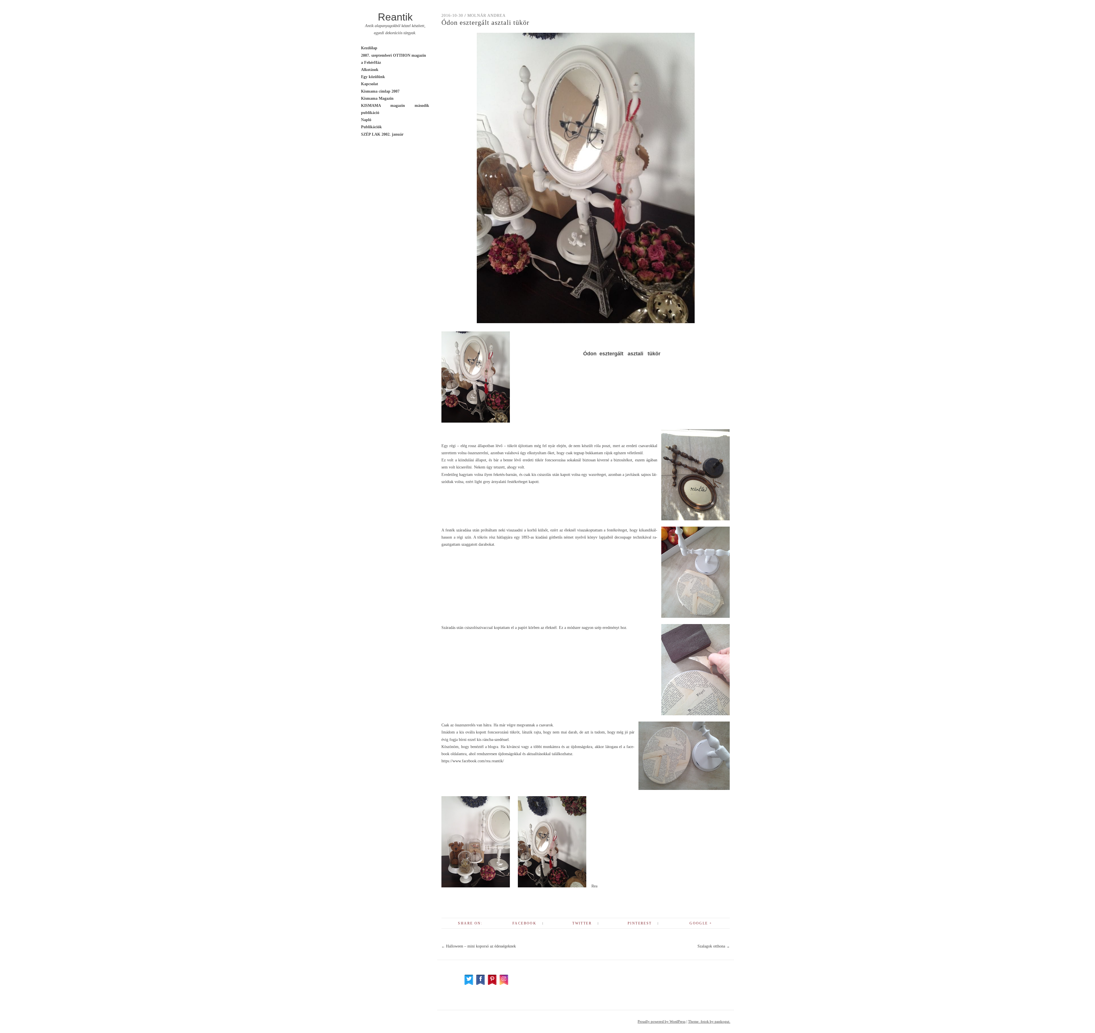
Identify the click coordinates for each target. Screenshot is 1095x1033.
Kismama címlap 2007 (380, 91)
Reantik (395, 17)
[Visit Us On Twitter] (468, 983)
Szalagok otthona (713, 946)
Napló (366, 120)
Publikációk (371, 127)
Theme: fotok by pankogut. (709, 1021)
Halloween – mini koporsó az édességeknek (478, 946)
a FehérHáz (371, 62)
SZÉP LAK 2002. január (382, 134)
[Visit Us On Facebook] (480, 983)
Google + (701, 923)
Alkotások (369, 70)
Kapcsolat (369, 84)
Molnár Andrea (486, 15)
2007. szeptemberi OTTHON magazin (393, 55)
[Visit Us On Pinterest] (492, 983)
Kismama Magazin (377, 98)
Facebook (524, 923)
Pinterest (640, 923)
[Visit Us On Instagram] (504, 983)
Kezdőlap (369, 48)
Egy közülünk (373, 77)
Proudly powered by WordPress (662, 1021)
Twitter (582, 923)
